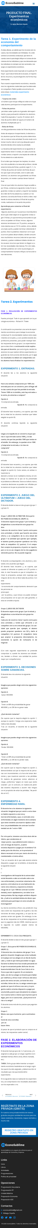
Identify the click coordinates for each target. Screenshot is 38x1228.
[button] (33, 3)
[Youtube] (10, 1217)
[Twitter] (6, 1217)
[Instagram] (14, 1217)
